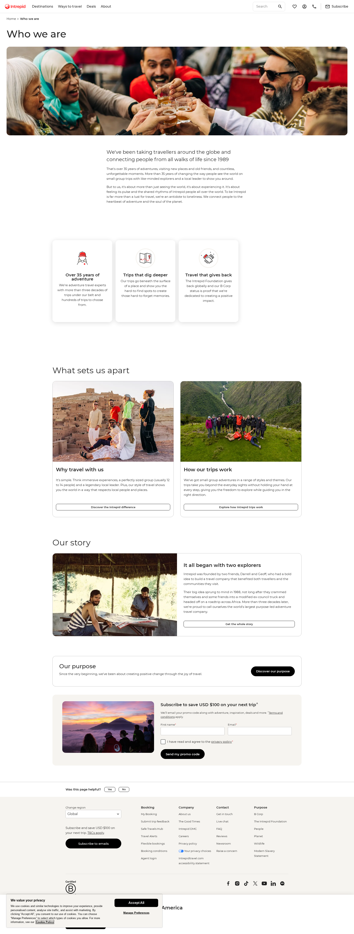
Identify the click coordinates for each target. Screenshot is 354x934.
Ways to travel (70, 6)
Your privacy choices (197, 851)
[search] (264, 6)
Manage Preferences (136, 912)
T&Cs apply (95, 833)
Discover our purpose (273, 671)
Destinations (42, 6)
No (124, 789)
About (106, 6)
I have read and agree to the (200, 742)
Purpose (260, 807)
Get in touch (224, 814)
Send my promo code (183, 754)
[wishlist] (295, 6)
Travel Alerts (149, 836)
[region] (177, 671)
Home (11, 19)
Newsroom (223, 843)
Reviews (221, 836)
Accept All (136, 903)
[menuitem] (15, 6)
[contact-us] (314, 6)
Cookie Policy (45, 922)
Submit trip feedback (155, 821)
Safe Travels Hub (152, 828)
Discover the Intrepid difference (113, 507)
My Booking (149, 814)
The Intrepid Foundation (270, 821)
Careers (184, 836)
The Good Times (189, 821)
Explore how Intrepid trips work (241, 507)
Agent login (149, 858)
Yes (110, 789)
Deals (91, 6)
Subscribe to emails (93, 844)
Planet (258, 836)
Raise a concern (226, 851)
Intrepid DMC (188, 828)
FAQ (219, 828)
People (258, 828)
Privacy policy (188, 843)
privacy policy (221, 742)
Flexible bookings (153, 843)
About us (185, 814)
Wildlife (259, 843)
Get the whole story (239, 624)
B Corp (258, 814)
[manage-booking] (304, 6)
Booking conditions (154, 851)
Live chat (222, 821)
